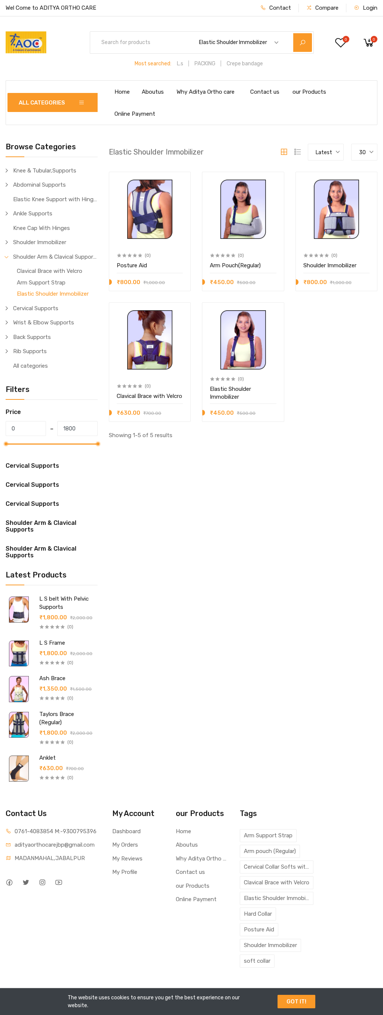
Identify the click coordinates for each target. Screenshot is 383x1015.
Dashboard (126, 831)
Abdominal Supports (39, 184)
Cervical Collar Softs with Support (278, 866)
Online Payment (134, 113)
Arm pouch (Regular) (270, 851)
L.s (180, 63)
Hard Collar (258, 913)
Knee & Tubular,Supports (44, 170)
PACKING (204, 63)
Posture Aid (259, 929)
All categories (30, 365)
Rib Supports (30, 351)
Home (122, 91)
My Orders (125, 844)
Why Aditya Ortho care (206, 91)
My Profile (124, 872)
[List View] (297, 151)
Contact (279, 7)
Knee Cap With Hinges (41, 228)
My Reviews (127, 858)
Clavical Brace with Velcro (49, 271)
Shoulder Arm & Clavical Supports (55, 256)
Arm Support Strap (41, 282)
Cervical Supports (35, 308)
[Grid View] (283, 151)
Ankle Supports (32, 213)
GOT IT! (296, 1001)
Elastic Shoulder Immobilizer (53, 293)
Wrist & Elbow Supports (43, 322)
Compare (326, 7)
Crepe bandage (245, 63)
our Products (309, 91)
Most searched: (153, 63)
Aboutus (153, 91)
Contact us (264, 91)
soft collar (257, 961)
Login (369, 7)
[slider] (5, 443)
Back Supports (32, 337)
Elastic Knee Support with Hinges (55, 199)
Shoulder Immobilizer (39, 242)
